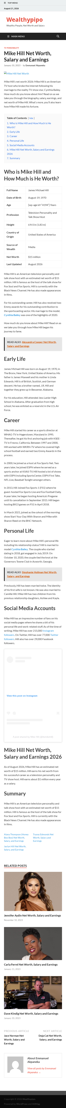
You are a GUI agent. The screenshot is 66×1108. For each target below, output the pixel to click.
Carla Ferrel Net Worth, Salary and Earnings (31, 964)
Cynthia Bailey (12, 314)
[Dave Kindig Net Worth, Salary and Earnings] (33, 993)
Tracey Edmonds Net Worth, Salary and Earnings (43, 837)
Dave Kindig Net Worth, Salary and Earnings (31, 1013)
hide (31, 118)
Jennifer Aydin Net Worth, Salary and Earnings (32, 915)
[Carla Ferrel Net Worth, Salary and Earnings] (33, 944)
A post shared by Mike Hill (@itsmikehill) (33, 737)
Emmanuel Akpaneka (35, 65)
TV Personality (11, 48)
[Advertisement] (33, 1099)
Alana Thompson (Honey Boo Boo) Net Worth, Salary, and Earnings (16, 837)
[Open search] (58, 36)
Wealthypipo (24, 19)
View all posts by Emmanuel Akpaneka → (41, 1070)
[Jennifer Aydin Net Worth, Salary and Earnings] (33, 892)
